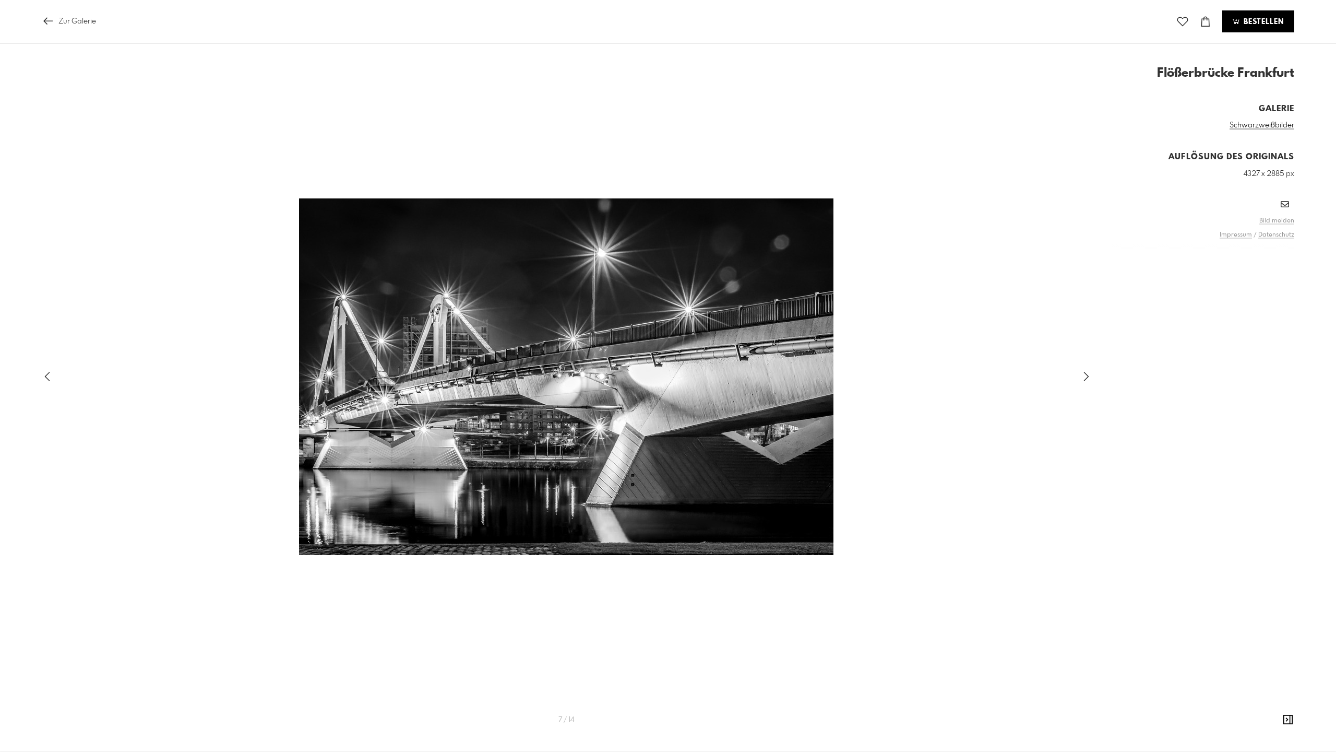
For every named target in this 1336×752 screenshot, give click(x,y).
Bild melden (1276, 221)
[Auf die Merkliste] (1182, 22)
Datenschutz (1276, 235)
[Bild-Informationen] (1288, 720)
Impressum (1236, 235)
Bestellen (1262, 22)
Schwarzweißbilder (1262, 125)
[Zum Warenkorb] (1205, 22)
